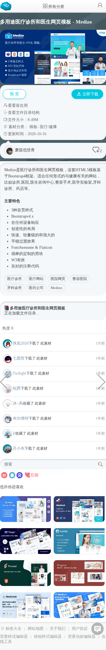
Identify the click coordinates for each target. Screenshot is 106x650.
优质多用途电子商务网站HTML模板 (102, 381)
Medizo (56, 288)
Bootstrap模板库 (7, 5)
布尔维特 (21, 418)
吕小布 (19, 448)
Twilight (19, 373)
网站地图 (36, 628)
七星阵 (19, 358)
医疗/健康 (48, 127)
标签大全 (13, 628)
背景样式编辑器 (14, 636)
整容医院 (79, 279)
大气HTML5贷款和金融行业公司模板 (4, 381)
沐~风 (18, 403)
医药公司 (36, 288)
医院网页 (58, 279)
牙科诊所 (14, 288)
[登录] (100, 6)
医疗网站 (36, 279)
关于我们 (58, 628)
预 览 (14, 94)
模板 (33, 127)
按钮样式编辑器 (48, 636)
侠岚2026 (21, 343)
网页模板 (56, 170)
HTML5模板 (86, 170)
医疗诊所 (14, 279)
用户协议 (80, 628)
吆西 (17, 388)
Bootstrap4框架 (20, 176)
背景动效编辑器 (82, 636)
